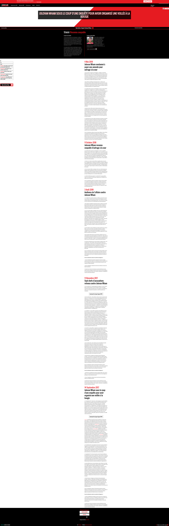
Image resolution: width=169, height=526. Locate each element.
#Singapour (80, 524)
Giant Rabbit (87, 519)
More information (39, 2)
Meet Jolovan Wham (91, 49)
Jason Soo (101, 434)
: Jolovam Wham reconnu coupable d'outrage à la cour (5, 69)
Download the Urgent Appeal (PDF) (96, 294)
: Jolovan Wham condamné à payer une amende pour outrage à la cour (6, 66)
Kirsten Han (97, 424)
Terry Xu (85, 419)
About (1, 64)
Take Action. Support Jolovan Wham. (83, 28)
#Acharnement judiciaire (88, 524)
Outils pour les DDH (21, 5)
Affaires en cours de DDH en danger (161, 524)
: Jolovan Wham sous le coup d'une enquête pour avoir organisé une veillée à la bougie (6, 78)
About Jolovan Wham (4, 27)
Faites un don (152, 5)
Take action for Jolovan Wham (138, 27)
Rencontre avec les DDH (14, 5)
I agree (145, 1)
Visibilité (33, 5)
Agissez (152, 6)
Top (0, 62)
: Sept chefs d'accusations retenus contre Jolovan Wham (6, 75)
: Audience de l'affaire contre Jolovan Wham (5, 72)
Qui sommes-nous (28, 5)
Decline (149, 1)
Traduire (167, 8)
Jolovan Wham (95, 428)
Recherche (37, 5)
